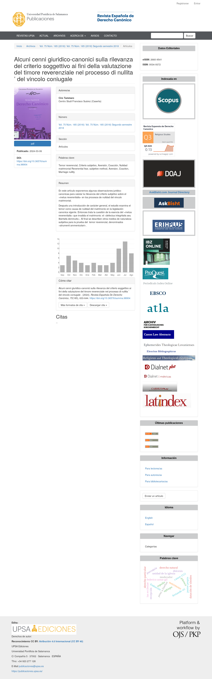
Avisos (95, 35)
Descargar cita (98, 305)
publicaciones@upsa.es (31, 666)
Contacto (110, 35)
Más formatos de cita (72, 305)
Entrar (197, 3)
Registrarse (183, 3)
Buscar (189, 35)
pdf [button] (32, 143)
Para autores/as (153, 475)
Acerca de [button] (77, 35)
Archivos (59, 35)
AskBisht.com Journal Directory (169, 192)
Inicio (19, 46)
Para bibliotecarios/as (156, 481)
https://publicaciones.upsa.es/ (27, 671)
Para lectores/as (153, 468)
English (149, 517)
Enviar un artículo (154, 496)
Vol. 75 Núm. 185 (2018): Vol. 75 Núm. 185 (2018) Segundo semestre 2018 (79, 46)
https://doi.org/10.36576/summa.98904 (110, 298)
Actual (44, 35)
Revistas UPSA (25, 35)
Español (149, 524)
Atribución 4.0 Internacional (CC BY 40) (61, 641)
